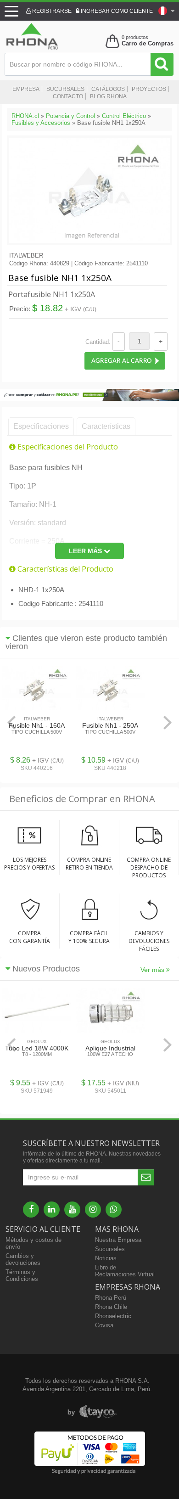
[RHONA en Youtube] (72, 1209)
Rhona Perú (110, 1297)
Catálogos (108, 89)
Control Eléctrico (124, 115)
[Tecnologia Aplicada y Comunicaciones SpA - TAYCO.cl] (92, 1412)
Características (106, 426)
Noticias (106, 1258)
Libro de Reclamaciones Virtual (125, 1271)
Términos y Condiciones (22, 1275)
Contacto (68, 96)
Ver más (153, 969)
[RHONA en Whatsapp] (114, 1209)
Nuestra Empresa (118, 1239)
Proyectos (149, 89)
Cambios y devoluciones (23, 1259)
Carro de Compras (147, 43)
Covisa (104, 1325)
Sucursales (65, 89)
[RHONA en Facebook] (31, 1209)
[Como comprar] (89, 398)
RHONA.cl (25, 115)
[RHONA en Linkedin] (52, 1209)
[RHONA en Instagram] (93, 1209)
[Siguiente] (167, 722)
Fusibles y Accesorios (40, 122)
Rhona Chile (111, 1306)
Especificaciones (41, 426)
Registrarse (51, 11)
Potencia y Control (70, 115)
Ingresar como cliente (116, 11)
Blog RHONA (108, 96)
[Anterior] (11, 722)
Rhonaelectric (113, 1316)
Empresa (25, 89)
